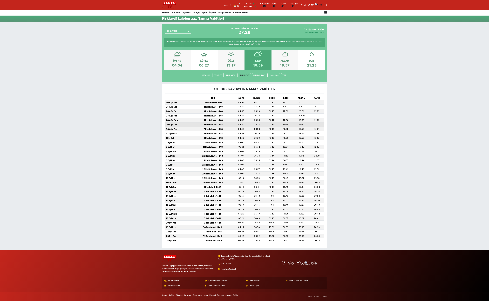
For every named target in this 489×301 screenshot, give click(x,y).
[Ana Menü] (325, 13)
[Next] (307, 263)
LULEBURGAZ (244, 75)
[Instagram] (293, 263)
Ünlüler (171, 295)
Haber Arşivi (254, 286)
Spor (204, 12)
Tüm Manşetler (173, 286)
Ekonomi (220, 295)
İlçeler (212, 12)
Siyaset (186, 12)
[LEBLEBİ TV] (169, 5)
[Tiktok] (302, 263)
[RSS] (316, 263)
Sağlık (235, 295)
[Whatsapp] (312, 263)
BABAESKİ (206, 75)
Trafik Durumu (254, 281)
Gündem (175, 12)
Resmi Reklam (240, 12)
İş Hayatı (187, 295)
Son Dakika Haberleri (216, 286)
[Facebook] (284, 263)
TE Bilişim (323, 296)
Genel (165, 12)
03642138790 (227, 264)
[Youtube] (298, 263)
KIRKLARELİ (230, 75)
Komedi (212, 295)
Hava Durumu (173, 281)
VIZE (284, 75)
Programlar (224, 12)
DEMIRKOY (218, 75)
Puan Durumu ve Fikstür (298, 281)
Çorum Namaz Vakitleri (217, 281)
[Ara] (326, 5)
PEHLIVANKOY (259, 75)
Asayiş (196, 12)
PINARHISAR (274, 75)
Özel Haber (203, 295)
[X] (289, 263)
